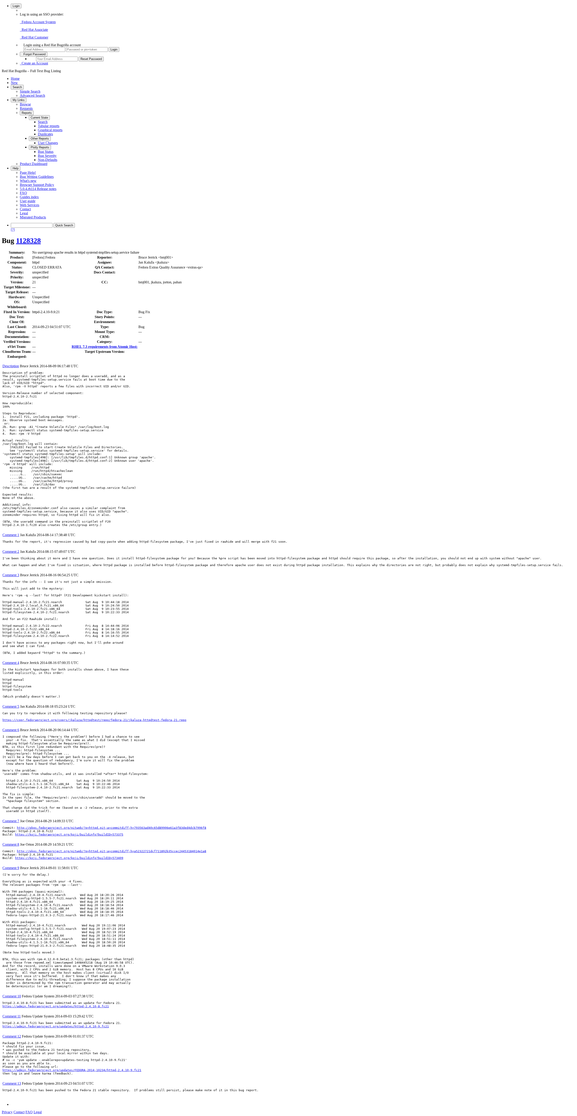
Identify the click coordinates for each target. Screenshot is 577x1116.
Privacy (7, 1112)
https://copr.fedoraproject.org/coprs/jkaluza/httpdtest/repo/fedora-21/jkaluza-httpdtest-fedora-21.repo (94, 720)
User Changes (48, 143)
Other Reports (40, 138)
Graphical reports (50, 130)
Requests (26, 108)
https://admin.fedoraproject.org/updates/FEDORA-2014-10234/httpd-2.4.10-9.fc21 (71, 1070)
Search (17, 87)
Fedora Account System (38, 22)
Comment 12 (11, 1036)
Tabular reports (48, 126)
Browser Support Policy (37, 185)
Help (15, 168)
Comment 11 (11, 1016)
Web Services (29, 205)
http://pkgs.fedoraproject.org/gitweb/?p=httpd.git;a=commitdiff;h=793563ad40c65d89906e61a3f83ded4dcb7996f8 (111, 827)
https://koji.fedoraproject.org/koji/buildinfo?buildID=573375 (69, 834)
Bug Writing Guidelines (37, 177)
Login (16, 6)
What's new (28, 181)
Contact (25, 209)
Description (10, 366)
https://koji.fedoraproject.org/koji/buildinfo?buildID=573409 (69, 858)
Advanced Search (32, 95)
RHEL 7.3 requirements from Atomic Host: (104, 347)
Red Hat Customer (34, 37)
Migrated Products (33, 217)
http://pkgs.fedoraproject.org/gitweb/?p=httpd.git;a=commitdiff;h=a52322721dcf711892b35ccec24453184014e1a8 (111, 851)
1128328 (28, 241)
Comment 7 (10, 821)
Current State (39, 117)
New (14, 83)
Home (15, 78)
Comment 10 (11, 996)
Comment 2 (10, 551)
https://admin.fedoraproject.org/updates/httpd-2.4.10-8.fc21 (55, 1006)
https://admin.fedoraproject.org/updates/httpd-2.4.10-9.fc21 (55, 1026)
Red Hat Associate (34, 30)
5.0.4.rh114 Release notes (38, 189)
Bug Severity (47, 156)
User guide (27, 201)
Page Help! (28, 173)
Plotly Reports (40, 147)
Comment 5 (10, 706)
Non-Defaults (47, 160)
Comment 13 (11, 1083)
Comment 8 (10, 844)
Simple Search (30, 91)
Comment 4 (10, 663)
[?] (13, 230)
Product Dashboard (33, 164)
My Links (19, 100)
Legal (24, 213)
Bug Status (45, 152)
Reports (27, 113)
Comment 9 (10, 868)
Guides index (29, 197)
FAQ (23, 193)
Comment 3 (10, 575)
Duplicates (45, 134)
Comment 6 (10, 730)
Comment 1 (10, 535)
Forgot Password (34, 54)
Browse (25, 104)
